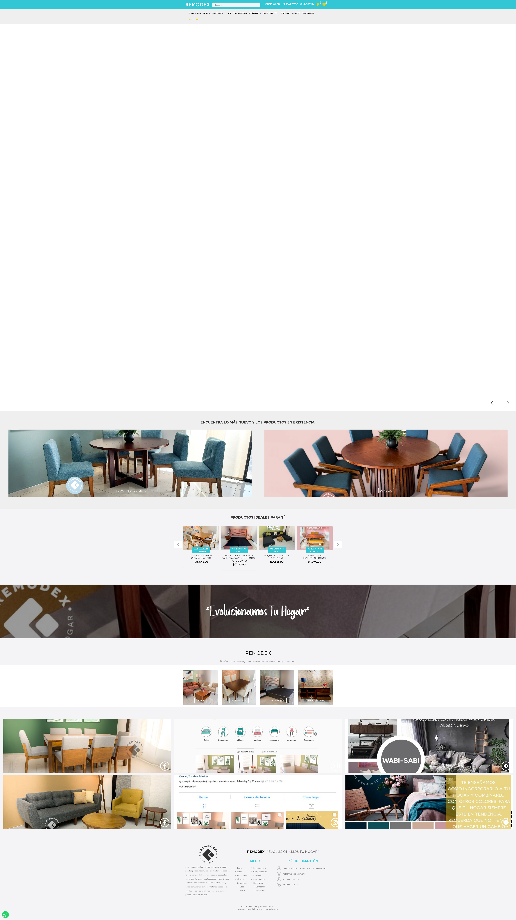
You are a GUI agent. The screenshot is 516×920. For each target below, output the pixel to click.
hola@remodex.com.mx (294, 874)
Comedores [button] (217, 13)
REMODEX (195, 4)
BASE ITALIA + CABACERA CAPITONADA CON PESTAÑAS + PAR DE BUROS (239, 558)
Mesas (243, 890)
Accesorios (261, 890)
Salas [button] (206, 13)
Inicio (239, 868)
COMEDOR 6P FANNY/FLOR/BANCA (314, 557)
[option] (258, 217)
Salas (239, 871)
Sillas (242, 886)
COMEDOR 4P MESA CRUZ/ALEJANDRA (201, 557)
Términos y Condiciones (267, 909)
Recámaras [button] (254, 13)
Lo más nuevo (194, 13)
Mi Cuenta (308, 4)
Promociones (259, 879)
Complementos (260, 871)
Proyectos (291, 4)
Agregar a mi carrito (201, 550)
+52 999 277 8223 (291, 879)
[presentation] (178, 544)
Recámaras (242, 875)
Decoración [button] (308, 13)
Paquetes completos (237, 13)
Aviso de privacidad (246, 909)
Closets (296, 13)
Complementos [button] (270, 13)
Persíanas (285, 13)
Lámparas (260, 886)
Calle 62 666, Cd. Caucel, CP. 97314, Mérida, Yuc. (305, 868)
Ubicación (273, 4)
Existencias (193, 20)
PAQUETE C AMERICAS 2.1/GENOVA (276, 557)
